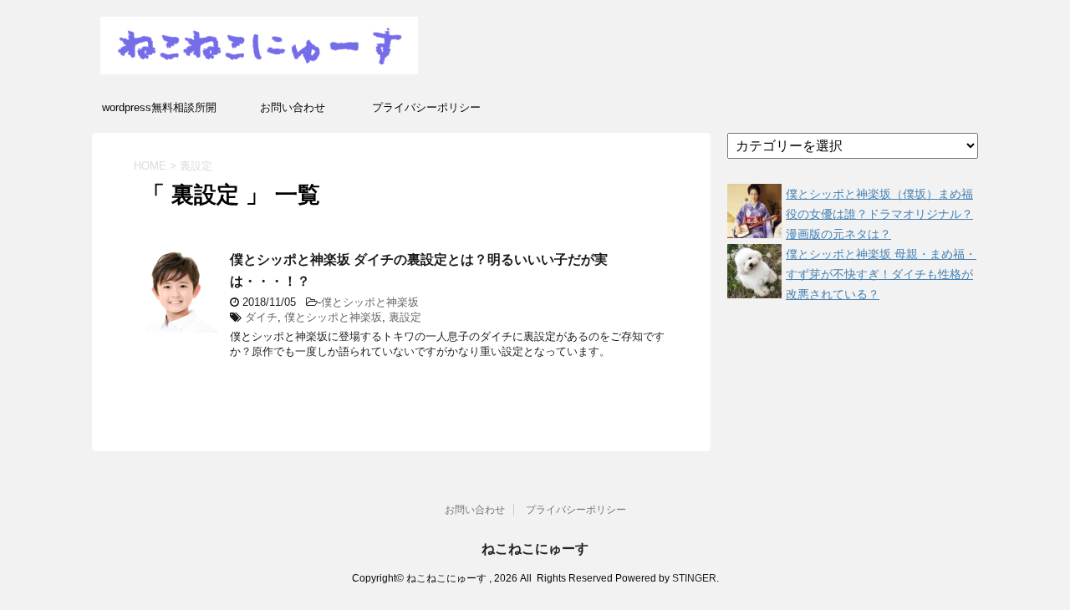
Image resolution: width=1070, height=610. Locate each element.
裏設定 (405, 317)
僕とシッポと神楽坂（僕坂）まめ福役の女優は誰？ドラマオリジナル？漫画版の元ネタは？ (879, 214)
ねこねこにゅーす (535, 548)
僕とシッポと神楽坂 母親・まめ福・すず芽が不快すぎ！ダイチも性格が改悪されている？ (881, 274)
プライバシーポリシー (426, 107)
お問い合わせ (292, 107)
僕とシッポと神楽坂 (370, 302)
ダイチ (261, 317)
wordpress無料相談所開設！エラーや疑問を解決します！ (159, 113)
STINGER (694, 578)
